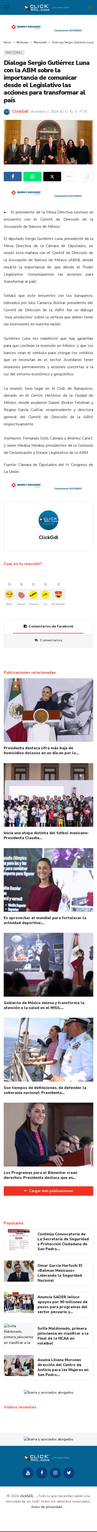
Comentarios (51, 640)
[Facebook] (41, 1473)
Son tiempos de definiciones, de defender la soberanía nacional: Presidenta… (45, 1090)
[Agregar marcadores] (87, 176)
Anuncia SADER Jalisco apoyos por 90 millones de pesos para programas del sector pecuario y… (63, 1304)
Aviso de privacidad (46, 1507)
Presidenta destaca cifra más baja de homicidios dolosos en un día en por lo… (41, 750)
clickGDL (27, 1496)
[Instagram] (55, 1473)
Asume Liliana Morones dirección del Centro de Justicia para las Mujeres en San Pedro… (63, 1367)
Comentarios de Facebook (51, 626)
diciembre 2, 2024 (44, 111)
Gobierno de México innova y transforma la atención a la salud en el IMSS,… (44, 1005)
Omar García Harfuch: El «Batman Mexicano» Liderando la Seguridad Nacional (60, 1273)
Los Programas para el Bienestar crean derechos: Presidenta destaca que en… (40, 1175)
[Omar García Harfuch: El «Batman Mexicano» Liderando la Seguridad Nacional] (19, 1271)
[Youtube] (28, 1473)
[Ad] (48, 27)
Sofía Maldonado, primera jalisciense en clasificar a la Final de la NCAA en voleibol (63, 1336)
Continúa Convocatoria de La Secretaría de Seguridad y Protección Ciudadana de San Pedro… (63, 1241)
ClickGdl (20, 111)
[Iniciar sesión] (89, 7)
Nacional (14, 52)
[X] (69, 1473)
